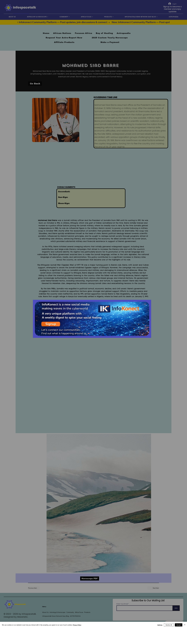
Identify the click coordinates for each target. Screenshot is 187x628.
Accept (178, 625)
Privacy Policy (77, 625)
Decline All (169, 625)
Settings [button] (159, 625)
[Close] (184, 624)
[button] (145, 304)
